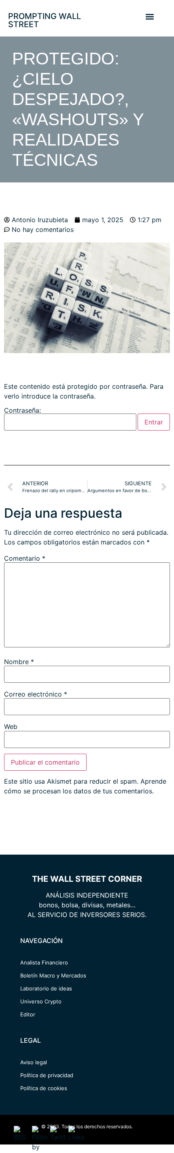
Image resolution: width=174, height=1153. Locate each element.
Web (10, 726)
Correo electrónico (35, 694)
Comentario (24, 558)
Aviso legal (33, 1062)
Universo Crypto (41, 1001)
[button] (149, 16)
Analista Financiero (44, 962)
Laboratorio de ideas (46, 988)
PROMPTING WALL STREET (44, 20)
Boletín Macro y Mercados (53, 975)
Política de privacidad (46, 1075)
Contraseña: (22, 410)
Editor (27, 1014)
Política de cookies (43, 1088)
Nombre (19, 661)
